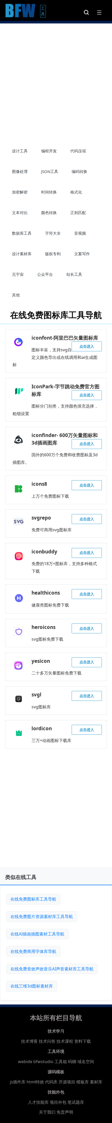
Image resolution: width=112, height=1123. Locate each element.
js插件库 (18, 1082)
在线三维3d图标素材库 (31, 986)
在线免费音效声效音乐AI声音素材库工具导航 (52, 969)
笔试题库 (75, 1102)
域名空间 (85, 1061)
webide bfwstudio (36, 1061)
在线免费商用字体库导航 (33, 951)
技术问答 (47, 1041)
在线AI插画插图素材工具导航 (37, 934)
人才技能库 (38, 1102)
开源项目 (67, 1082)
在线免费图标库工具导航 (33, 899)
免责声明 (65, 1112)
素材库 (96, 1082)
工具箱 (60, 1061)
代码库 (51, 1082)
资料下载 (82, 1041)
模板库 (82, 1082)
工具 (43, 11)
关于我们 (47, 1112)
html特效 (35, 1082)
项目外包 (58, 1102)
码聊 (72, 1061)
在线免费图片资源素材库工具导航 (41, 916)
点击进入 (86, 346)
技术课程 (65, 1041)
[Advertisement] (56, 79)
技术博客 (29, 1041)
